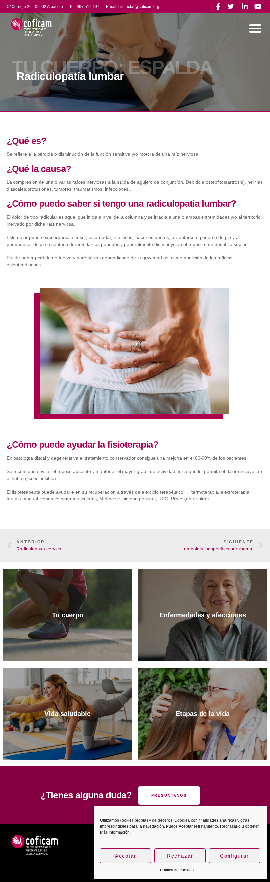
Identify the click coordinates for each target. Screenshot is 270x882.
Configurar (234, 856)
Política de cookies (177, 870)
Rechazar (180, 856)
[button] (255, 28)
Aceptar (125, 856)
